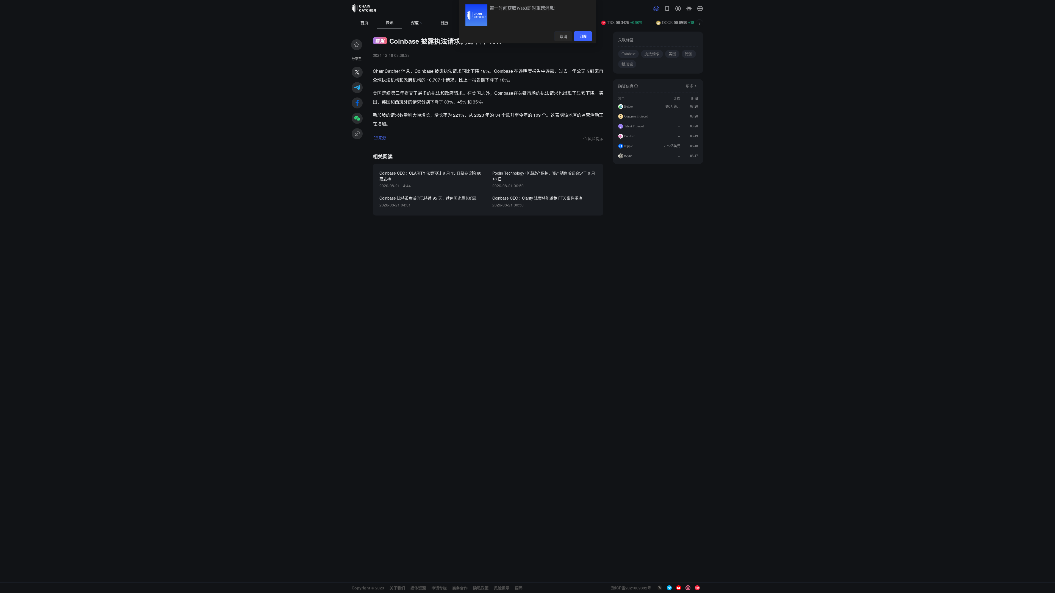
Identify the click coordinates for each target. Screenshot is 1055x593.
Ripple (628, 146)
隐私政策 (480, 588)
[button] (700, 8)
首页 (364, 23)
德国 (689, 54)
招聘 (519, 588)
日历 (444, 23)
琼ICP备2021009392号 (631, 588)
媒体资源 (418, 588)
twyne (628, 156)
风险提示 (501, 588)
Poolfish (629, 136)
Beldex (628, 106)
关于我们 (397, 588)
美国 (672, 54)
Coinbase (628, 54)
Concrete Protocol (636, 116)
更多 (689, 86)
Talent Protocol (634, 126)
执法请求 (652, 54)
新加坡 (627, 64)
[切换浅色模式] (689, 8)
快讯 (389, 23)
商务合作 (460, 588)
